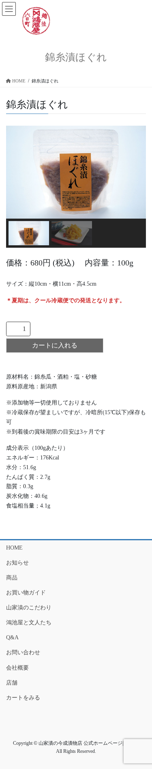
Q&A (12, 637)
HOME (14, 548)
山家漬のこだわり (28, 608)
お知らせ (17, 563)
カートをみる (23, 698)
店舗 (11, 683)
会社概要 (17, 668)
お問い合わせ (23, 652)
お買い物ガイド (26, 593)
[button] (29, 233)
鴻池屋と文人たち (28, 622)
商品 (11, 578)
